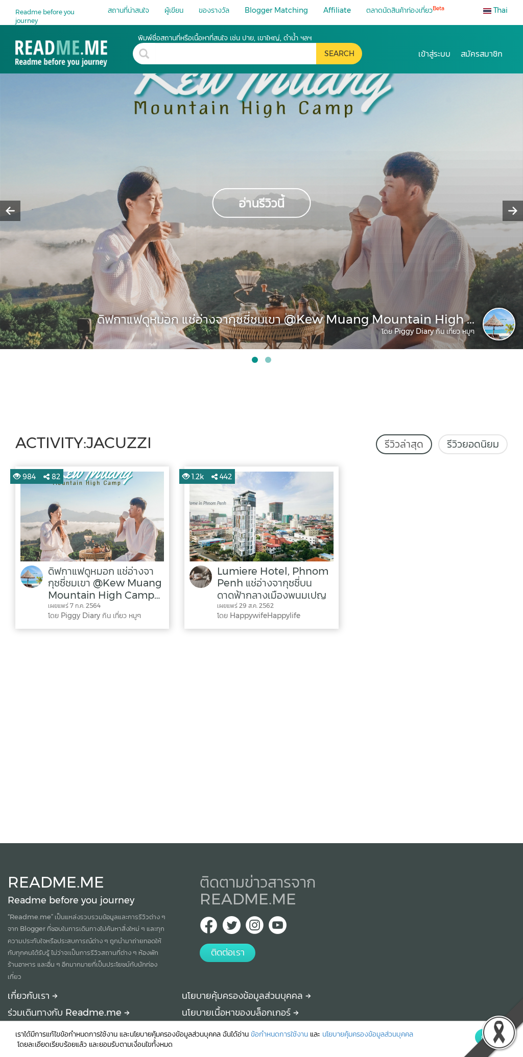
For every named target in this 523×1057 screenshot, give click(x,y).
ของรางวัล (214, 10)
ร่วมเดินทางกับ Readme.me (66, 1012)
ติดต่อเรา (228, 952)
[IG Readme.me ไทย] (255, 928)
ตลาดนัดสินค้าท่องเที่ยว (405, 10)
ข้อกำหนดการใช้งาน (279, 1034)
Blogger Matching (276, 10)
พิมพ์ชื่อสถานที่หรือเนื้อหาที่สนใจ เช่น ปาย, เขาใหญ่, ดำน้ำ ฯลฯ (225, 37)
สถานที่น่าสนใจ (128, 10)
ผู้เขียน (173, 10)
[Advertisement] (261, 733)
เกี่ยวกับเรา (30, 995)
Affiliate (337, 10)
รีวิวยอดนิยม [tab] (473, 444)
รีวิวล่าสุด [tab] (404, 444)
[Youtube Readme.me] (278, 928)
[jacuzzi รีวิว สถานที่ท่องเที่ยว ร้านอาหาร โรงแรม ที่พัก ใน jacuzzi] (74, 50)
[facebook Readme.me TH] (209, 928)
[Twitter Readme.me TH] (232, 928)
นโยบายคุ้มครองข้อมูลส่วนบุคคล (243, 995)
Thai (499, 10)
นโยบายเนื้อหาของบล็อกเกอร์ (237, 1012)
